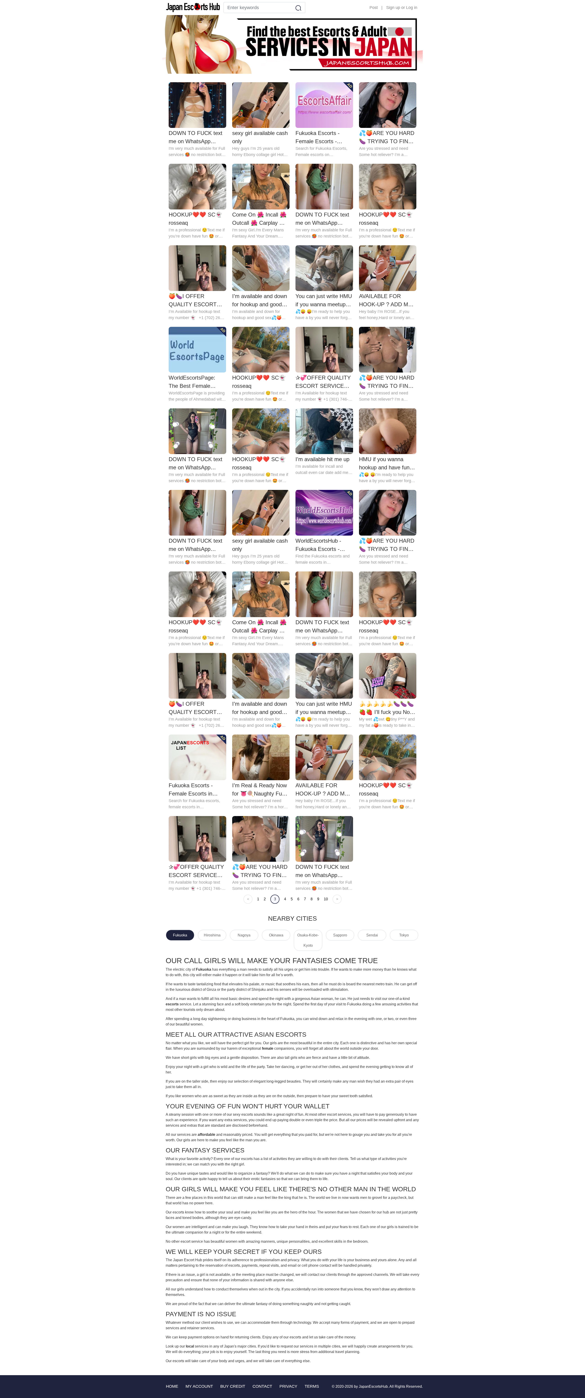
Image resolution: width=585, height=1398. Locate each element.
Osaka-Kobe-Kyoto (308, 940)
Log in (411, 7)
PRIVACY (288, 1386)
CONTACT (262, 1386)
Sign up (393, 7)
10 (326, 899)
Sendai (372, 935)
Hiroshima (212, 935)
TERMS (312, 1386)
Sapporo (340, 935)
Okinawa (276, 935)
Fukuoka (180, 935)
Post (374, 7)
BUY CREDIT (232, 1386)
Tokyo (404, 935)
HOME (172, 1386)
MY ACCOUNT (199, 1386)
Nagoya (244, 935)
